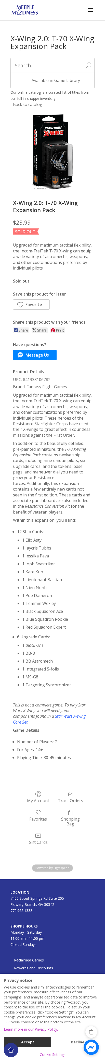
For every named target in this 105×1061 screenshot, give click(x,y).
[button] (31, 304)
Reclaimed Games (29, 960)
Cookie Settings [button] (52, 1054)
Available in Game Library (56, 80)
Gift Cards (38, 842)
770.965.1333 (21, 910)
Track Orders (70, 800)
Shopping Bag (70, 821)
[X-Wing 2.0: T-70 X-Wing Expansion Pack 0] (52, 152)
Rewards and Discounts (33, 968)
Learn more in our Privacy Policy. (31, 1029)
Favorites (38, 819)
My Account (38, 800)
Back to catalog (27, 104)
